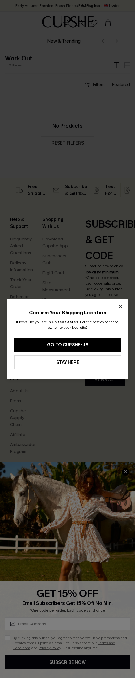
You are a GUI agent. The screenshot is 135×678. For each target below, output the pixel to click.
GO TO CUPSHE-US (67, 345)
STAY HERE (67, 362)
